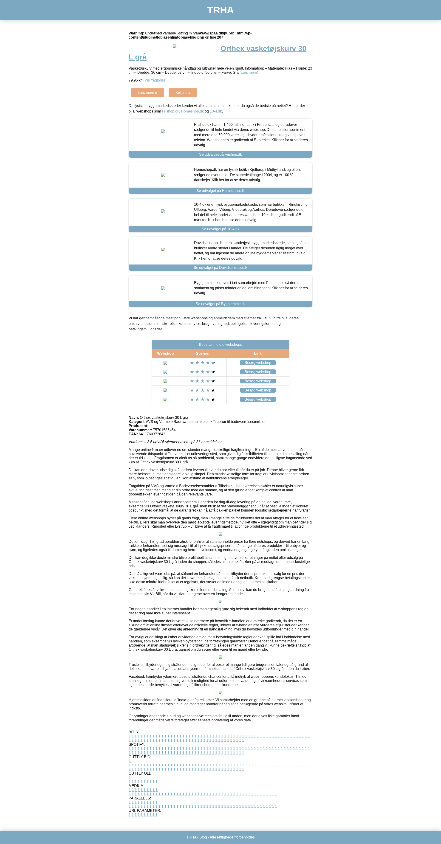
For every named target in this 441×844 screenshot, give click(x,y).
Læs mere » (147, 93)
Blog (203, 837)
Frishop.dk (170, 111)
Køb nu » (182, 93)
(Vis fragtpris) (154, 80)
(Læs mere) (249, 72)
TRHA (220, 10)
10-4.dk (216, 111)
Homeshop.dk (192, 111)
